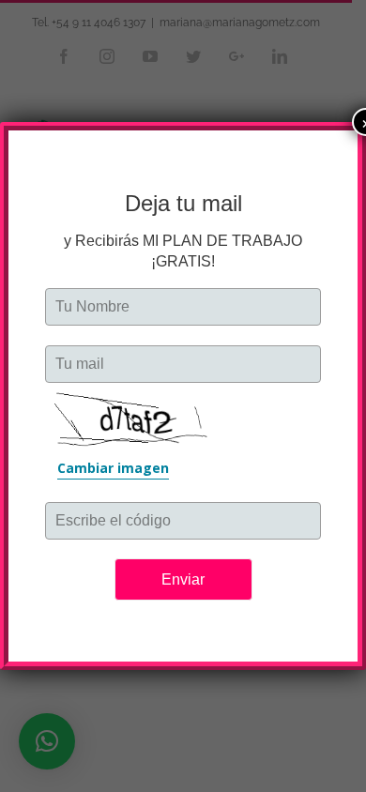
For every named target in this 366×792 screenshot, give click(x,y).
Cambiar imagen (113, 468)
